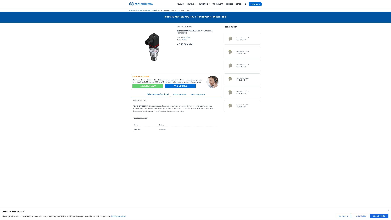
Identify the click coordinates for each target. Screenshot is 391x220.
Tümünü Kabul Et (379, 216)
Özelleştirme (343, 216)
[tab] (158, 94)
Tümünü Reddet (360, 216)
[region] (195, 214)
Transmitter (187, 37)
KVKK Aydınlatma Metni (118, 216)
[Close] (389, 210)
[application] (195, 4)
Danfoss (184, 40)
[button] (246, 4)
